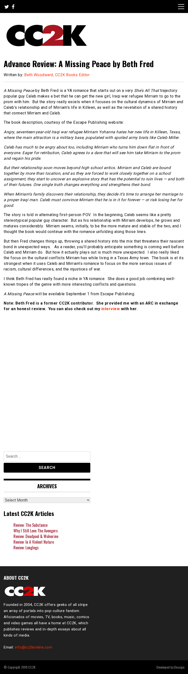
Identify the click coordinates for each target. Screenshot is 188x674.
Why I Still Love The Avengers (35, 531)
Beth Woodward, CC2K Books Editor (57, 75)
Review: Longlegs (26, 548)
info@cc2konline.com (33, 647)
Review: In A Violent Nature (33, 542)
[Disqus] (94, 379)
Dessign (179, 667)
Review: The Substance (30, 525)
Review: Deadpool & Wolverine (35, 536)
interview (110, 308)
